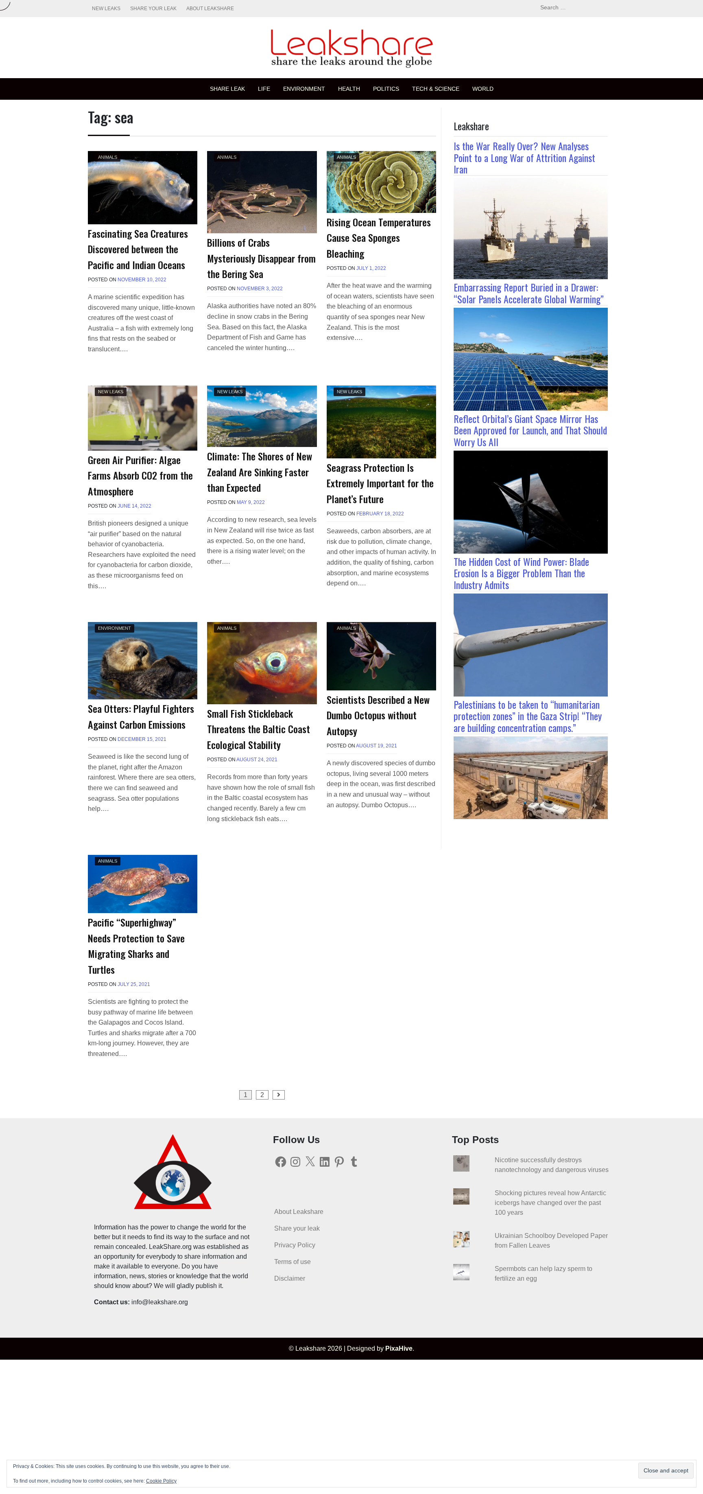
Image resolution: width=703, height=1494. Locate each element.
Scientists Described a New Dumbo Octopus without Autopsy (378, 715)
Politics (386, 88)
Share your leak (153, 8)
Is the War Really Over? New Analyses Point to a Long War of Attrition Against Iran (524, 157)
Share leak (227, 88)
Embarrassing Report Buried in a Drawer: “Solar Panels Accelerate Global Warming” (529, 293)
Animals (107, 157)
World (482, 88)
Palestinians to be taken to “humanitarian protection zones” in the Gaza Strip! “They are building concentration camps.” (528, 716)
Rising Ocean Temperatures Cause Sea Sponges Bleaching (379, 238)
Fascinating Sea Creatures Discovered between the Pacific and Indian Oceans (138, 249)
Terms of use (292, 1261)
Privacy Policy (294, 1245)
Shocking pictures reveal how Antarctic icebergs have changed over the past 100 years (550, 1203)
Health (349, 88)
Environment (304, 88)
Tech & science (435, 88)
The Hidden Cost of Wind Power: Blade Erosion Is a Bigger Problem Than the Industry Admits (521, 573)
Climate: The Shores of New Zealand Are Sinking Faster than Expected (259, 472)
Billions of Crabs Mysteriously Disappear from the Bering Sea (261, 258)
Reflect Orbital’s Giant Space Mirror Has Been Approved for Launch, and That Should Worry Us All (530, 430)
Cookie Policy (161, 1481)
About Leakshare (210, 8)
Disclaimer (289, 1278)
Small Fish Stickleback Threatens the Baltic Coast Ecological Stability (258, 729)
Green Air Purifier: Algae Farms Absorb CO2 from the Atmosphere (140, 475)
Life (264, 88)
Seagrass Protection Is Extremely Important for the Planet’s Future (380, 483)
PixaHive (399, 1348)
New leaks (106, 8)
